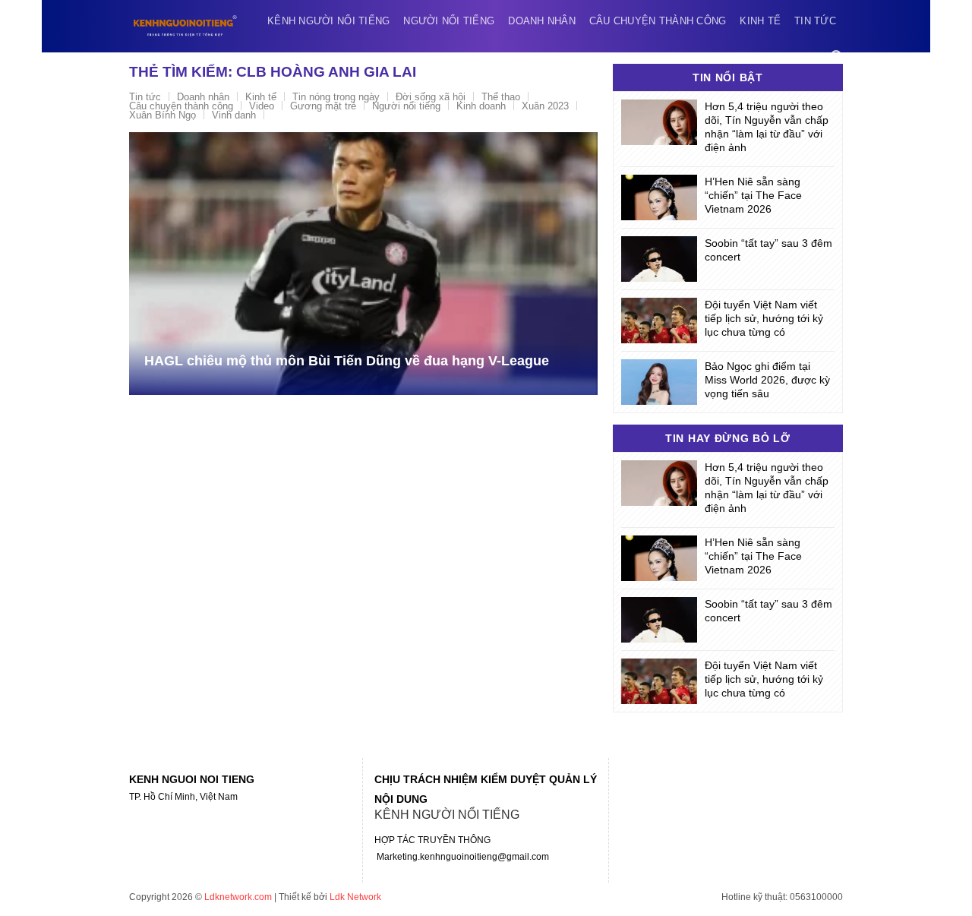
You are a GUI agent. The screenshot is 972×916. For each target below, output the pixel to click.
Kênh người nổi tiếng (328, 21)
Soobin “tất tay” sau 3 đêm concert (768, 250)
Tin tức (815, 21)
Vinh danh (234, 115)
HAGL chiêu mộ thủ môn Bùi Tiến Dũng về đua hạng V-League (346, 360)
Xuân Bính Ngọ (162, 115)
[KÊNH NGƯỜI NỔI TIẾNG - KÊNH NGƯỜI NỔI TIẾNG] (185, 26)
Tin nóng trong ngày (336, 97)
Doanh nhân (542, 21)
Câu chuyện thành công (657, 21)
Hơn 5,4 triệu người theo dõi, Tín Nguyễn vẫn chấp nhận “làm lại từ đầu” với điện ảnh (766, 126)
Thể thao (500, 97)
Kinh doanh (481, 106)
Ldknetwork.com (238, 897)
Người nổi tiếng (448, 21)
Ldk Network (355, 897)
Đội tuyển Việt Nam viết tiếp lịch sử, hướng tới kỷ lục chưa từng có (764, 318)
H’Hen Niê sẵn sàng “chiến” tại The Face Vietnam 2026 (753, 195)
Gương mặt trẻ (323, 106)
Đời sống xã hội (430, 97)
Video (261, 106)
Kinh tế (760, 21)
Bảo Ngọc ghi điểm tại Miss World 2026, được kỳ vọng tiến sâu (767, 380)
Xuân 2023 (545, 106)
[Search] (837, 56)
